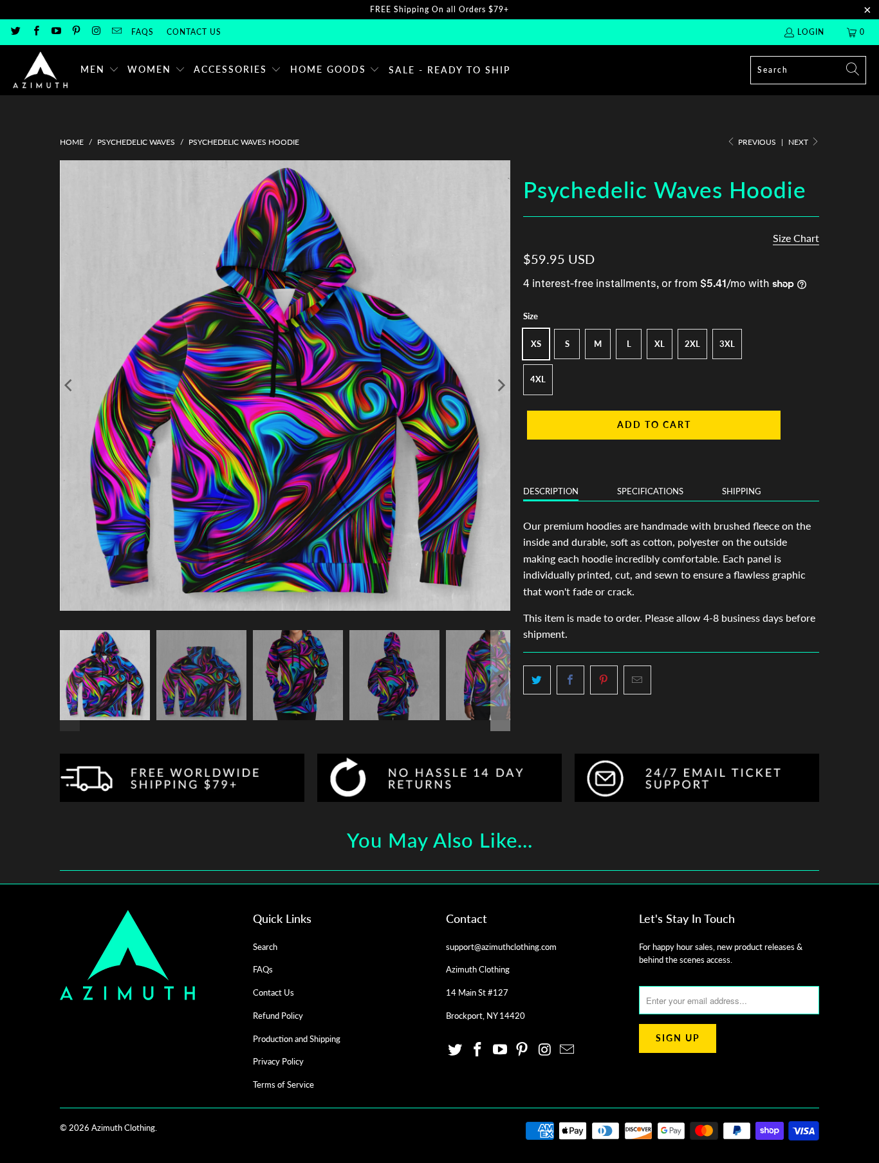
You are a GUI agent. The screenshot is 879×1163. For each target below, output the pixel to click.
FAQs (142, 32)
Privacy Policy (278, 1061)
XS (536, 344)
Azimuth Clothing (123, 1127)
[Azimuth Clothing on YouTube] (55, 32)
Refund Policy (278, 1015)
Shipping (741, 491)
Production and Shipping (296, 1039)
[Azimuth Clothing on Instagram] (95, 32)
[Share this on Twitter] (537, 680)
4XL (538, 379)
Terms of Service (283, 1084)
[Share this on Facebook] (570, 680)
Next (799, 142)
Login (810, 32)
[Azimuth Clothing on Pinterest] (75, 32)
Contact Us (194, 32)
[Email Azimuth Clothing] (115, 32)
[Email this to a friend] (637, 680)
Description (550, 491)
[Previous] (69, 385)
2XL (692, 344)
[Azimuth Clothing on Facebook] (35, 32)
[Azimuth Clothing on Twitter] (15, 32)
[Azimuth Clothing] (40, 70)
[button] (99, 70)
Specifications (650, 491)
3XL (727, 344)
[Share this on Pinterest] (604, 680)
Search (265, 947)
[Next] (500, 385)
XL (659, 344)
